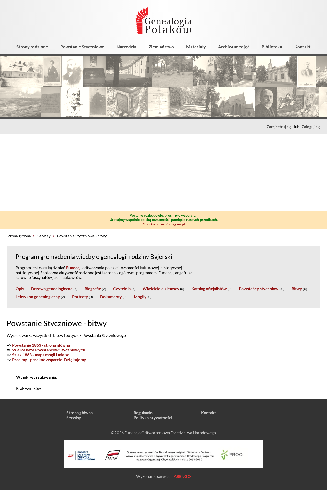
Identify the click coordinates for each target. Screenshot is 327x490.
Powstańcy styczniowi (259, 288)
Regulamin (143, 412)
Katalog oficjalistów (209, 288)
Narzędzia (126, 47)
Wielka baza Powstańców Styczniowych (48, 349)
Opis (20, 288)
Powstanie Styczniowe (82, 47)
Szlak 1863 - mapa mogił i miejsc (40, 354)
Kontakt (302, 47)
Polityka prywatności (153, 417)
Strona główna (19, 236)
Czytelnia (122, 288)
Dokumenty (111, 296)
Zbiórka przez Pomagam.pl (163, 224)
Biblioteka (272, 47)
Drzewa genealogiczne (52, 288)
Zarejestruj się (279, 126)
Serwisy (44, 236)
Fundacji (73, 267)
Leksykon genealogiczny (38, 296)
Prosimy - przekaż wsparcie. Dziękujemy (49, 359)
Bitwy (296, 288)
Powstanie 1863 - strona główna (41, 344)
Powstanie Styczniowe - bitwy (82, 236)
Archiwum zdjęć (233, 47)
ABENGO (182, 476)
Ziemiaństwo (161, 47)
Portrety (80, 296)
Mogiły (140, 296)
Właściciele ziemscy (161, 288)
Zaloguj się (311, 126)
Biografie (93, 288)
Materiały (196, 47)
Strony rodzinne (32, 47)
